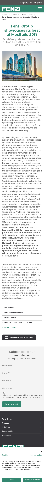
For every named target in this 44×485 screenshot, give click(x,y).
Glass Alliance (10, 317)
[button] (40, 8)
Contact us (6, 435)
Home (4, 15)
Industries (6, 427)
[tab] (22, 419)
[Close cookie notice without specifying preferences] (41, 451)
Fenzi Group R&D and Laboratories (18, 322)
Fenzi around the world (13, 312)
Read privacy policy (31, 397)
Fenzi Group (14, 15)
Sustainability (7, 431)
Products (5, 423)
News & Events (27, 15)
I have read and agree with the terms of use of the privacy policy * (22, 396)
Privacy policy (36, 455)
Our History (9, 308)
